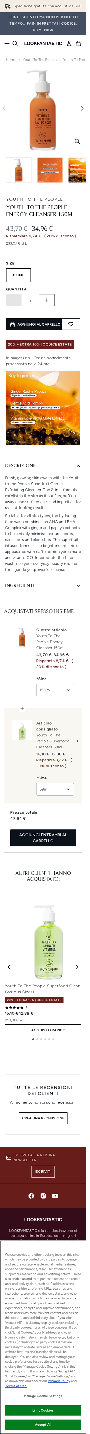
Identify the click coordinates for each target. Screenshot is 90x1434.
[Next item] (77, 967)
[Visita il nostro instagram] (43, 1196)
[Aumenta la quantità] (46, 300)
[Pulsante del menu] (5, 43)
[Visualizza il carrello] (78, 43)
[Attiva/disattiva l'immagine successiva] (82, 108)
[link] (69, 43)
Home (11, 60)
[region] (43, 1337)
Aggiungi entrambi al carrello (43, 837)
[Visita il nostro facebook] (31, 1196)
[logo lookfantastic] (43, 43)
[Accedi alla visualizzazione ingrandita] (77, 141)
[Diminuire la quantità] (14, 300)
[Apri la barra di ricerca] (15, 43)
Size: (11, 263)
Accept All (43, 1425)
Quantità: (17, 289)
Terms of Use (16, 1386)
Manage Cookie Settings (43, 1396)
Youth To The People (40, 60)
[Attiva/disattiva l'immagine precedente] (4, 108)
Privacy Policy (59, 1381)
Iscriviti (43, 1171)
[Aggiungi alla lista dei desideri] (70, 324)
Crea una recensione (43, 1118)
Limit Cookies (43, 1410)
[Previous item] (9, 967)
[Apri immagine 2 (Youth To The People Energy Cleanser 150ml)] (50, 170)
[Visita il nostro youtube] (55, 1196)
